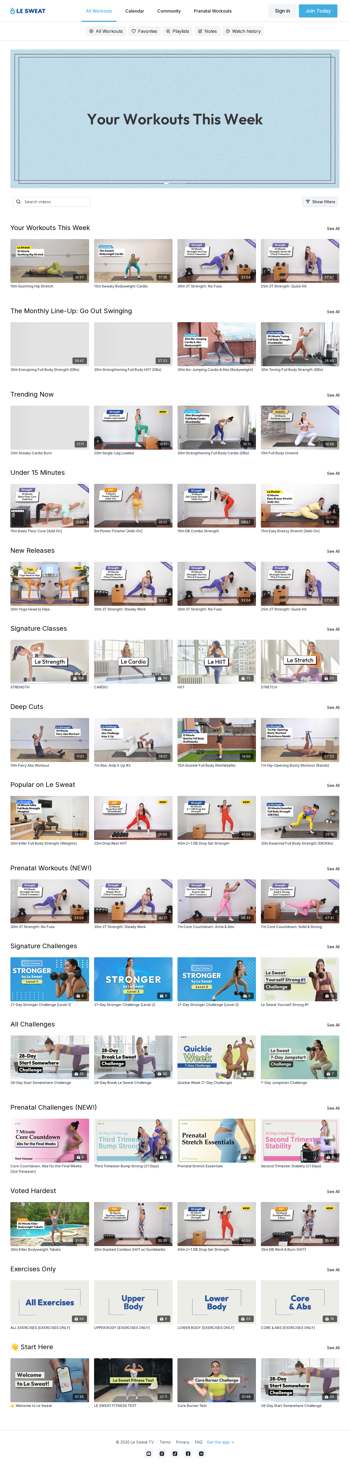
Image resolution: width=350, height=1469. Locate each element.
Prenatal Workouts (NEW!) (51, 868)
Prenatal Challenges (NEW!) (53, 1107)
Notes (211, 31)
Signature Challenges (43, 946)
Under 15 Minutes (37, 472)
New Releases (32, 550)
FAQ (198, 1442)
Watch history (246, 31)
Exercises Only (33, 1269)
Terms (165, 1442)
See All (333, 228)
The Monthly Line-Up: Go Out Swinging (71, 311)
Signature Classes (38, 628)
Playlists (181, 31)
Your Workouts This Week (50, 228)
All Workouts (109, 31)
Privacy (182, 1442)
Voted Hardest (33, 1191)
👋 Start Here (31, 1347)
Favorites (147, 31)
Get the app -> (220, 1442)
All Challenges (32, 1024)
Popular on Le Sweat (42, 785)
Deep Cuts (26, 707)
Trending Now (32, 394)
